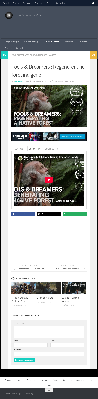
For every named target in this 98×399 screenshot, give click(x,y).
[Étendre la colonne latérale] (4, 55)
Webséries (27, 3)
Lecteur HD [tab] (34, 148)
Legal (90, 380)
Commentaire (20, 323)
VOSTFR (52, 55)
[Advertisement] (46, 27)
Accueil (6, 3)
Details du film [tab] (51, 148)
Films (15, 3)
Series (49, 3)
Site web (17, 350)
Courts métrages (52, 41)
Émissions (39, 3)
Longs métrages (12, 41)
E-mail (53, 341)
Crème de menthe (44, 297)
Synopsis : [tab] (19, 148)
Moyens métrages (31, 41)
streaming (19, 81)
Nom (16, 341)
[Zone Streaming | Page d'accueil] (9, 15)
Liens (49, 385)
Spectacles (60, 3)
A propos (80, 380)
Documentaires (39, 55)
